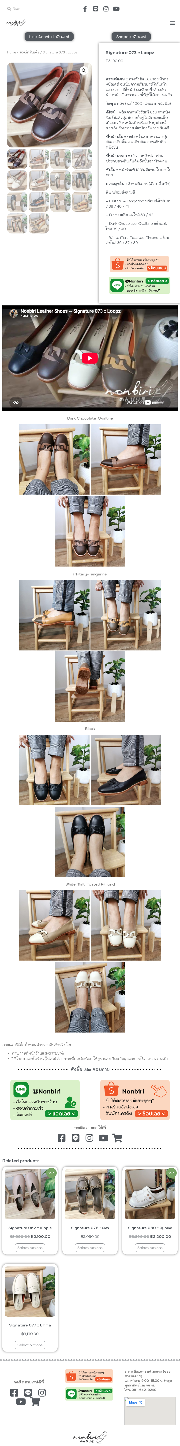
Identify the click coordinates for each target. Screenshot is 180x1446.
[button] (172, 22)
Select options (30, 1248)
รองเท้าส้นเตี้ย (29, 52)
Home (11, 52)
